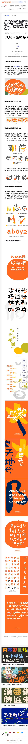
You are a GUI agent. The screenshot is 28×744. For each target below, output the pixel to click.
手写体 (17, 46)
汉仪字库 (16, 67)
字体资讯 (6, 15)
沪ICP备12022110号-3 (20, 739)
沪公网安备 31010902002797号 (15, 740)
